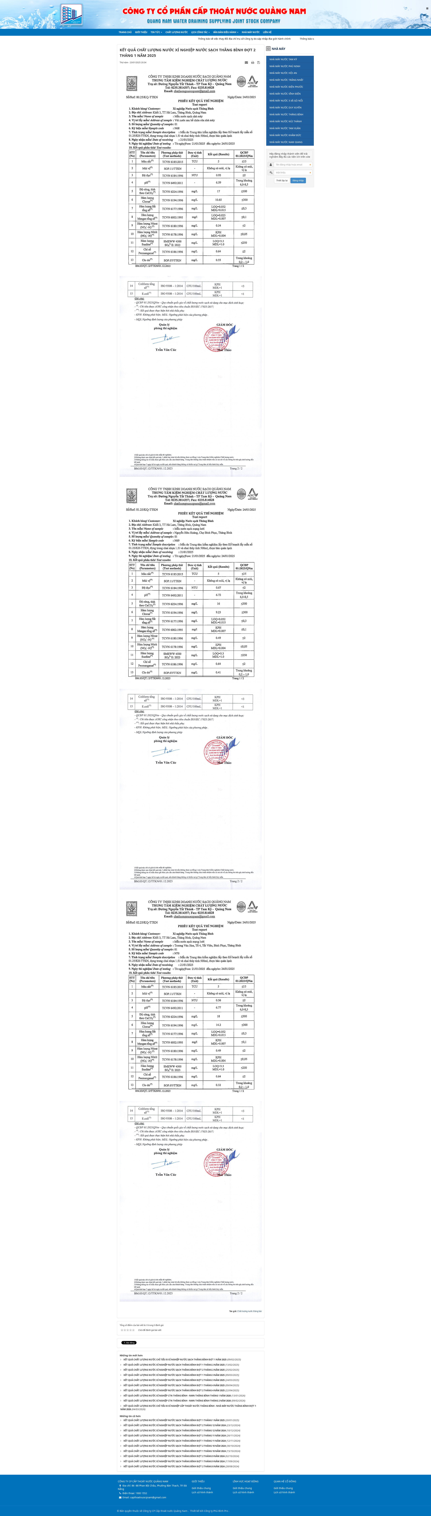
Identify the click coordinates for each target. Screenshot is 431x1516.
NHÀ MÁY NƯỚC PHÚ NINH (285, 66)
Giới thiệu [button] (141, 32)
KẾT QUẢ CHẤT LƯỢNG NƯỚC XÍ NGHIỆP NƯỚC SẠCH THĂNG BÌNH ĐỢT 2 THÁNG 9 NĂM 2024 (174, 1456)
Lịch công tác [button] (199, 32)
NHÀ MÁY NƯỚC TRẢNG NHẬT (286, 79)
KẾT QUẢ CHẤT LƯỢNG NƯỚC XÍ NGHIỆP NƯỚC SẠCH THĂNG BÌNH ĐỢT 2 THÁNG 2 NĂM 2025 (174, 1369)
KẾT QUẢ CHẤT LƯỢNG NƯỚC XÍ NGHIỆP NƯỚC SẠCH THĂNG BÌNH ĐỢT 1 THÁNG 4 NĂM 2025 (174, 1385)
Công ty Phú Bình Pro (216, 1510)
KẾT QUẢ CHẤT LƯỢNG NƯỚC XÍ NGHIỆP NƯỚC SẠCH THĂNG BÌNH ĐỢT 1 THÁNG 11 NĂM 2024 (175, 1440)
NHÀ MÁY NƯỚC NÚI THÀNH (286, 121)
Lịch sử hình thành (202, 1492)
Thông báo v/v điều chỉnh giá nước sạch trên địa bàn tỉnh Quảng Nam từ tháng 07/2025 (293, 38)
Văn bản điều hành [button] (225, 32)
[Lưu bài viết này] (259, 62)
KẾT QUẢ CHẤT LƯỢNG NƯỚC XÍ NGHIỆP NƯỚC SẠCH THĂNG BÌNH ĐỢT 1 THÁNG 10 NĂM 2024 (175, 1451)
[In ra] (253, 62)
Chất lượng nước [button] (176, 32)
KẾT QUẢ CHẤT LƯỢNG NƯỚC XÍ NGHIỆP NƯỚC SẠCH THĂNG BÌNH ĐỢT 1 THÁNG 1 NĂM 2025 (174, 1420)
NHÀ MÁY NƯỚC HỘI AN (283, 73)
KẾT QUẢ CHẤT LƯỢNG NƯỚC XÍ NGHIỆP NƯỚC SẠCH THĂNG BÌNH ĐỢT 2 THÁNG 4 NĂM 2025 (174, 1390)
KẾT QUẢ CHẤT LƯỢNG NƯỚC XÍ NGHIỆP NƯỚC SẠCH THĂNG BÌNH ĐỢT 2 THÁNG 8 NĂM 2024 (174, 1466)
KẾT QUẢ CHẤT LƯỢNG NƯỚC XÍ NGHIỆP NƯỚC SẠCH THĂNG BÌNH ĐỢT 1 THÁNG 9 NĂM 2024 (174, 1461)
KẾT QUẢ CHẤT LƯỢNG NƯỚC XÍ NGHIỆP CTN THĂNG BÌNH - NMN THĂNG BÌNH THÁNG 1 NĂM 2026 (177, 1395)
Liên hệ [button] (267, 32)
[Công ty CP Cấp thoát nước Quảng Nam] (215, 14)
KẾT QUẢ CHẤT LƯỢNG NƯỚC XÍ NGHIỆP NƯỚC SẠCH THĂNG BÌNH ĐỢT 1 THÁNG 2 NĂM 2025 (174, 1364)
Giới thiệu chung (201, 1488)
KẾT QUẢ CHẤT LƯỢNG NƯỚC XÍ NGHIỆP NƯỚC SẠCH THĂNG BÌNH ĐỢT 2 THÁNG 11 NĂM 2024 (175, 1435)
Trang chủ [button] (125, 32)
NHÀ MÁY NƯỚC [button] (251, 32)
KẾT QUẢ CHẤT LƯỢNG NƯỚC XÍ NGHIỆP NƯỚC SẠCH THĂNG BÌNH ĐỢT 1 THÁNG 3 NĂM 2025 (174, 1375)
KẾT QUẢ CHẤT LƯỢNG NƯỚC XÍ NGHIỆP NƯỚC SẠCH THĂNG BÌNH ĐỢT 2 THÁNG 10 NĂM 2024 (175, 1445)
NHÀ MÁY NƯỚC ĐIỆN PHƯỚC (286, 86)
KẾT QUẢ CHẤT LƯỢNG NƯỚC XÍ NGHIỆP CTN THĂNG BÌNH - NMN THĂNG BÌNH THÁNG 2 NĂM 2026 (177, 1400)
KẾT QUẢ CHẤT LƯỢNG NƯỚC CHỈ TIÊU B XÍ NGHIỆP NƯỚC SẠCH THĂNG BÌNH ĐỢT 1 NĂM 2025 (175, 1359)
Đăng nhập (298, 180)
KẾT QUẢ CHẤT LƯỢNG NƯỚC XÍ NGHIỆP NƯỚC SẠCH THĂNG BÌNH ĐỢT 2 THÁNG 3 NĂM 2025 (174, 1380)
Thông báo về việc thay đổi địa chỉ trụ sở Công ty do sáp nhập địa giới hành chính (187, 38)
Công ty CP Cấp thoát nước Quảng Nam (165, 1510)
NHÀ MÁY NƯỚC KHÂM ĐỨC (285, 135)
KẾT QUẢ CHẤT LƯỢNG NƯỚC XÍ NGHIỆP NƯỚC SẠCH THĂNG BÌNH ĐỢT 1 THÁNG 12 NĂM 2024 (175, 1430)
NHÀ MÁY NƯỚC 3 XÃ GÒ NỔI (286, 100)
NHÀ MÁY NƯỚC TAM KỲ (283, 59)
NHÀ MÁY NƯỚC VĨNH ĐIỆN (285, 93)
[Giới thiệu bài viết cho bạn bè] (247, 62)
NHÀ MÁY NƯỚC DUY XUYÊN (286, 107)
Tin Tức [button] (155, 32)
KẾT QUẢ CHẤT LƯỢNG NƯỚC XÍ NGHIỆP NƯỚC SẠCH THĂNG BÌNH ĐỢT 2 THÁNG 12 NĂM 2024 (175, 1425)
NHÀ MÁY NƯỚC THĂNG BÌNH (286, 114)
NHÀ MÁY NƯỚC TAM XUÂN (285, 128)
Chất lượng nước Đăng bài (249, 1311)
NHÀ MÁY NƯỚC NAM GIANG (286, 142)
